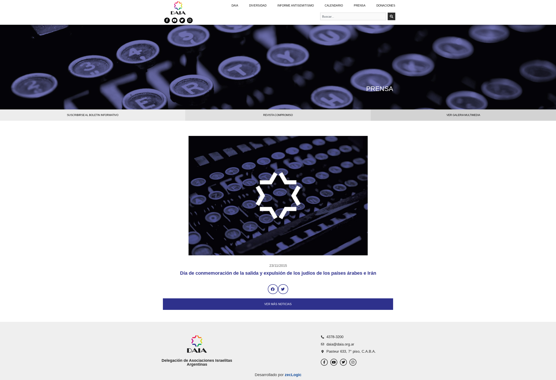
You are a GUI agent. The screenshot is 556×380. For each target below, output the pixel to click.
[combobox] (353, 16)
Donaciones (385, 5)
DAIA (235, 5)
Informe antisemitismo (295, 5)
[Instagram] (190, 20)
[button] (273, 289)
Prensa (360, 5)
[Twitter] (182, 20)
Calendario (334, 5)
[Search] (391, 16)
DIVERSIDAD (257, 5)
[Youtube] (174, 20)
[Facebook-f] (167, 20)
